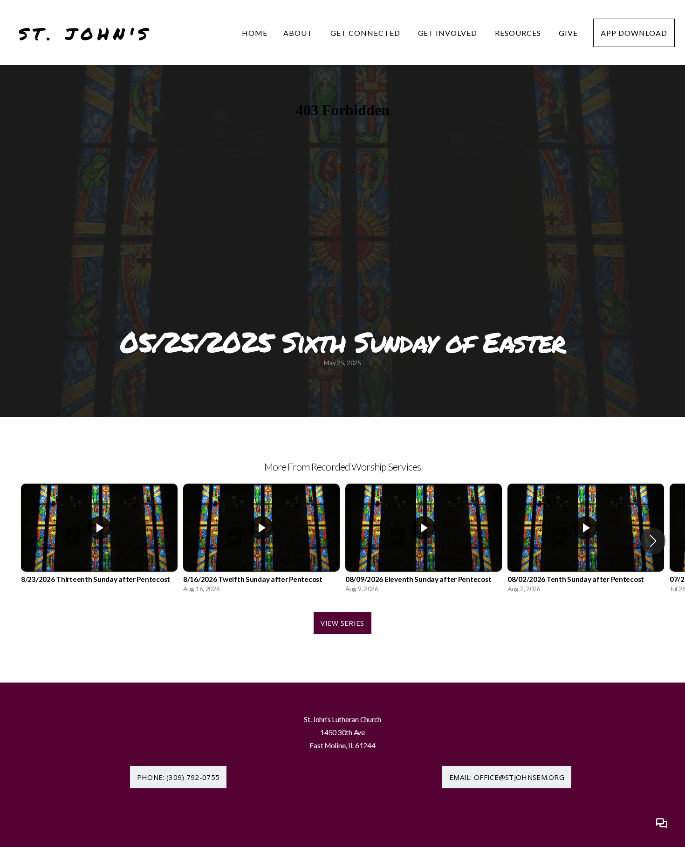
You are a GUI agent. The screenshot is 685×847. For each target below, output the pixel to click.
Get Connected (366, 32)
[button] (653, 541)
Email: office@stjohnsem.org (506, 777)
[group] (99, 541)
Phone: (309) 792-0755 (178, 777)
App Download (634, 32)
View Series (342, 623)
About (299, 32)
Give (568, 32)
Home (254, 32)
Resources (519, 32)
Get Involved (448, 32)
